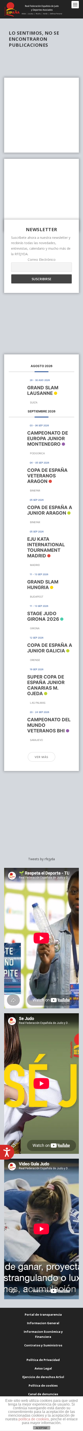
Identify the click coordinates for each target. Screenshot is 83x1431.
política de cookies (33, 1419)
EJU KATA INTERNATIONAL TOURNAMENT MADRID (46, 547)
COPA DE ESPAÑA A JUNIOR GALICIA (49, 648)
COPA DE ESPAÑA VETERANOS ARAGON (47, 475)
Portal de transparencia (43, 1314)
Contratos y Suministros (43, 1345)
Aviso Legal (43, 1368)
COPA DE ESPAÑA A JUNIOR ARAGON (49, 510)
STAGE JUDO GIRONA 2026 (43, 616)
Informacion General (43, 1323)
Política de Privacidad (43, 1360)
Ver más (41, 757)
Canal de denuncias (43, 1394)
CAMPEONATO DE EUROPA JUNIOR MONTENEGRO (47, 438)
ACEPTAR (41, 1428)
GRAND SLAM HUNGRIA (42, 584)
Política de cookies (43, 1385)
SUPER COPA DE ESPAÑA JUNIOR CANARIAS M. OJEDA (46, 685)
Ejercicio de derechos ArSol (43, 1377)
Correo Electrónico (42, 259)
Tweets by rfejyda (41, 859)
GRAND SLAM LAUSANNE (42, 390)
